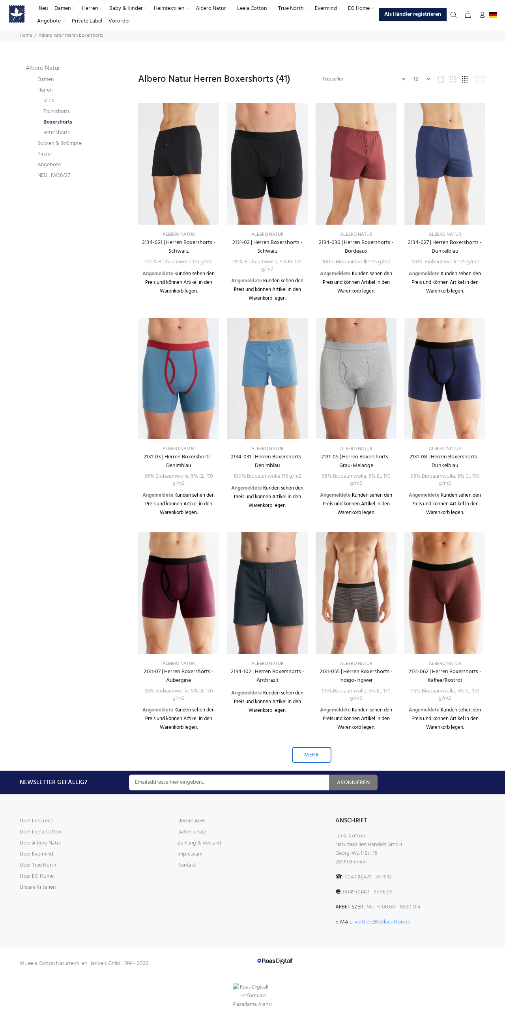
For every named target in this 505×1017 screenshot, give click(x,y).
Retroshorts (56, 132)
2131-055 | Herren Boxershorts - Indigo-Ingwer (356, 676)
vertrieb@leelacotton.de (382, 922)
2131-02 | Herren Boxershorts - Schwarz (267, 247)
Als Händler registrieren (412, 14)
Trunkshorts (56, 111)
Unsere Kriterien (38, 887)
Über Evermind (36, 854)
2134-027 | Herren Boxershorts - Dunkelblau (445, 247)
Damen (45, 79)
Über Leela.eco (37, 821)
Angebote (49, 164)
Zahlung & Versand (199, 843)
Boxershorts (57, 122)
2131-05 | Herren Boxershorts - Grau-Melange (356, 461)
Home (26, 35)
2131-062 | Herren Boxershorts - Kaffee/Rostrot (444, 676)
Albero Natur (43, 68)
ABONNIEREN (353, 782)
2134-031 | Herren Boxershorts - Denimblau (267, 461)
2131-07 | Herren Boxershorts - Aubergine (178, 676)
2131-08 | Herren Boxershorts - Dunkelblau (445, 461)
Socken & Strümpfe (59, 143)
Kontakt (187, 865)
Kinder (44, 154)
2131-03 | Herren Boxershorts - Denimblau (179, 461)
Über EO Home (37, 876)
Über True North (38, 865)
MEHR (311, 755)
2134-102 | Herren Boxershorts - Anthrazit (267, 676)
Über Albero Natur (40, 843)
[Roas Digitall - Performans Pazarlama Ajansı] (252, 996)
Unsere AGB (191, 821)
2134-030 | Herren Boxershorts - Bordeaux (356, 247)
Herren (44, 90)
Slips (48, 100)
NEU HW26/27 (53, 175)
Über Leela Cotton (41, 832)
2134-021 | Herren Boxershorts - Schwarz (178, 247)
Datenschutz (192, 832)
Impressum (190, 854)
